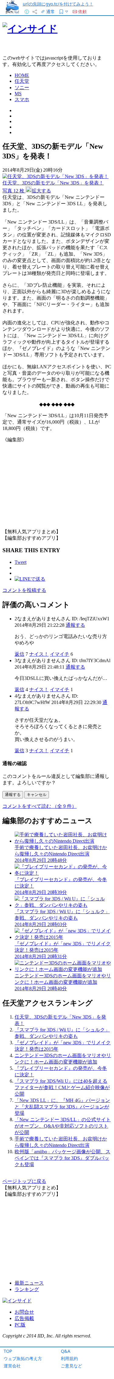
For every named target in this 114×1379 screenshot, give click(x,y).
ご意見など (71, 1366)
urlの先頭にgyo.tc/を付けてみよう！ (58, 4)
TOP (8, 1351)
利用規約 (69, 1358)
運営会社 (12, 1366)
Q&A (65, 1351)
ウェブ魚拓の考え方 (23, 1358)
